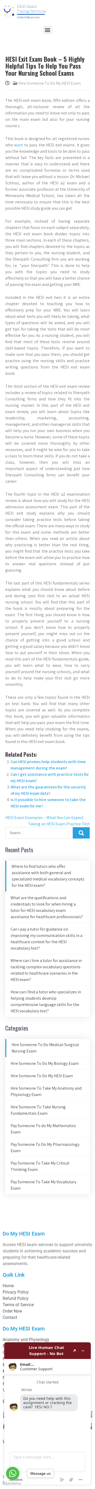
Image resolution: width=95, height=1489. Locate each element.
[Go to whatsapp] (12, 1473)
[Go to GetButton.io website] (12, 1483)
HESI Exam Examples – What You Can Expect (44, 817)
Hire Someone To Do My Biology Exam (45, 1063)
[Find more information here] (47, 1413)
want (18, 145)
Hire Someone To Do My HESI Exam (49, 83)
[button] (47, 30)
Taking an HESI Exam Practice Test (59, 824)
